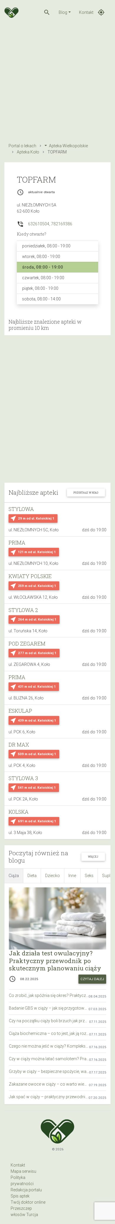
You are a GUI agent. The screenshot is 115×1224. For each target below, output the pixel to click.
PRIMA (17, 542)
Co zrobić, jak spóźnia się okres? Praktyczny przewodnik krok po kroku (48, 995)
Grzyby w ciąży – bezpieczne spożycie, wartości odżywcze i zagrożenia (49, 1071)
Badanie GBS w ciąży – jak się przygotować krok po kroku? (48, 1008)
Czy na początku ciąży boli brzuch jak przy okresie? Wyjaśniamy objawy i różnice (49, 1020)
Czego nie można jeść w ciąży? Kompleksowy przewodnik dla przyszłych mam (49, 1046)
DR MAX (19, 744)
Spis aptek (20, 1196)
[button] (46, 12)
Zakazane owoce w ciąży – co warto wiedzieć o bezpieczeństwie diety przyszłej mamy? (49, 1084)
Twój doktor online (28, 1202)
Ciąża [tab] (14, 875)
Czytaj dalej (92, 979)
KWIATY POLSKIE (30, 576)
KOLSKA (19, 811)
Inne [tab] (72, 875)
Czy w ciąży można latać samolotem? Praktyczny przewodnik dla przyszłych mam (49, 1058)
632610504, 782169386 (50, 223)
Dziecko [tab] (52, 875)
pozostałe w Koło (85, 492)
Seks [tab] (89, 875)
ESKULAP (20, 710)
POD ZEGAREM (27, 643)
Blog (63, 12)
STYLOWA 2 (23, 610)
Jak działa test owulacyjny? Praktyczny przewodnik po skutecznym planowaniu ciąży (55, 960)
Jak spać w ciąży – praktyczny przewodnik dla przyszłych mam (48, 1096)
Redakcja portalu (26, 1189)
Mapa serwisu (23, 1171)
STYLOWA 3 (23, 778)
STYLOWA (21, 509)
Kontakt (86, 12)
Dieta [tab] (32, 875)
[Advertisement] (57, 82)
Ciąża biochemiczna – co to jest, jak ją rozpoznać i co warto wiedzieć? (49, 1033)
